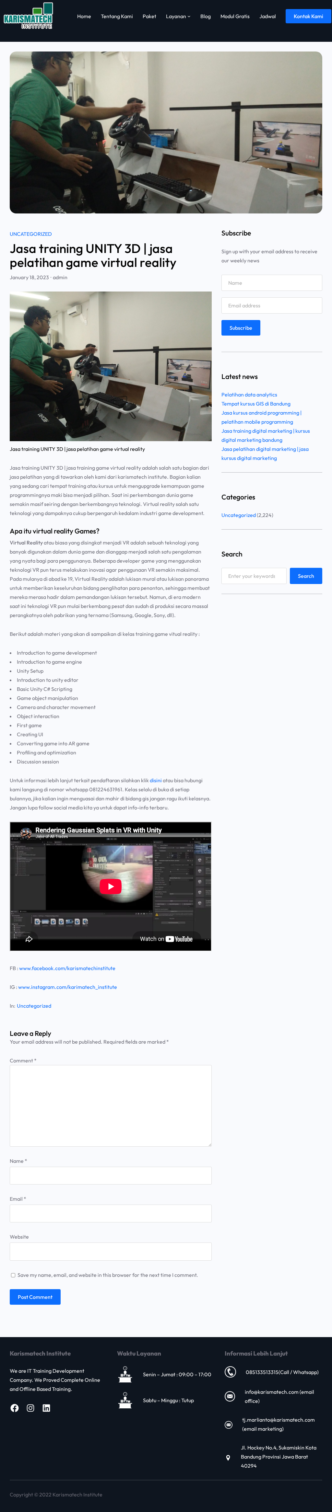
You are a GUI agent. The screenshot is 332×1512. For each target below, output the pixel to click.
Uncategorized (31, 234)
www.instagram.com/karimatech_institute (67, 987)
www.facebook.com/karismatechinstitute (67, 968)
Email (18, 1199)
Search (306, 576)
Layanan (176, 16)
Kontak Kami (308, 16)
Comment (23, 1060)
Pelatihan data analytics (249, 394)
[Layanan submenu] (189, 16)
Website (19, 1236)
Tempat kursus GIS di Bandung (255, 403)
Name (18, 1161)
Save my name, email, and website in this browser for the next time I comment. (108, 1275)
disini (156, 780)
